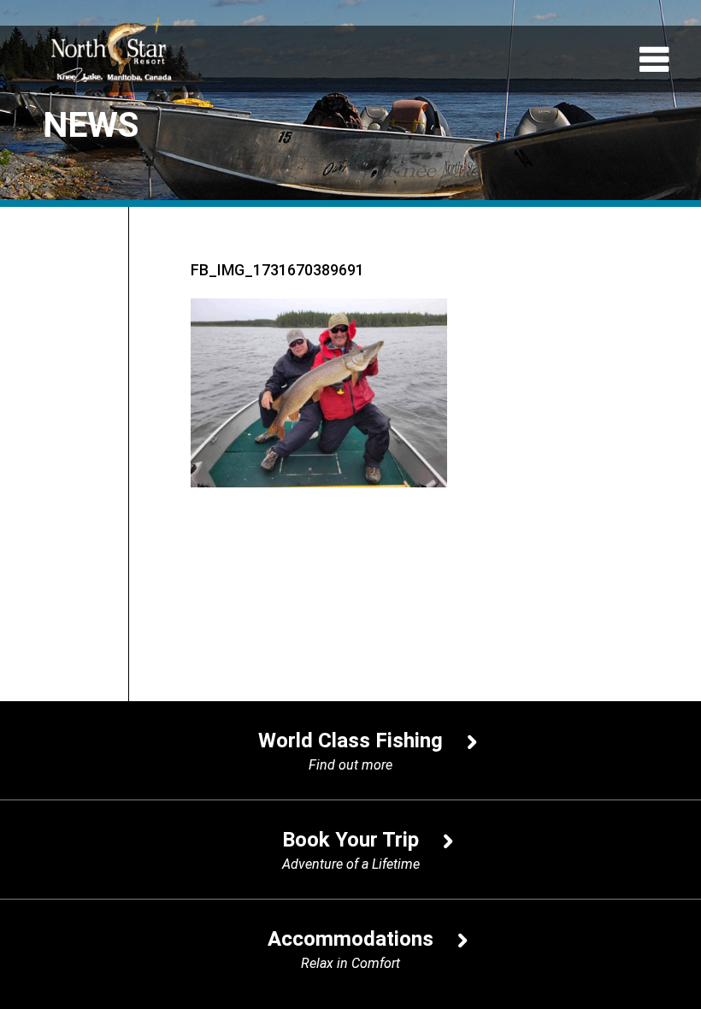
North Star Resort (111, 48)
